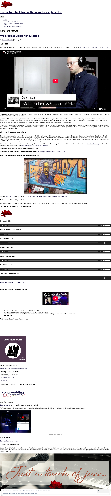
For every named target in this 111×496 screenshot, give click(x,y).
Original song (10, 196)
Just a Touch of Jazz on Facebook (12, 282)
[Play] (2, 225)
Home (5, 20)
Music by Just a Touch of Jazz (13, 23)
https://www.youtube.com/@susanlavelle (13, 369)
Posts (5, 25)
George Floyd (37, 196)
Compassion (29, 196)
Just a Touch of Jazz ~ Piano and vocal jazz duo (31, 12)
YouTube (82, 47)
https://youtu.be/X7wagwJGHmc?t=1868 (51, 151)
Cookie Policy (34, 493)
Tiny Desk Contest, (93, 144)
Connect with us (5, 405)
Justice (45, 196)
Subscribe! (3, 381)
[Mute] (104, 225)
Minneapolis (56, 196)
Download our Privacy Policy (9, 441)
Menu (2, 16)
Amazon (105, 47)
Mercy (50, 196)
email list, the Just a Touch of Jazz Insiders (34, 145)
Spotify (88, 47)
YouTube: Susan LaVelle (7, 378)
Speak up (64, 196)
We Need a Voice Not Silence (19, 35)
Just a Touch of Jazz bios (11, 21)
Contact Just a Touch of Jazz (12, 26)
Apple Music (95, 47)
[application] (55, 225)
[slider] (107, 225)
